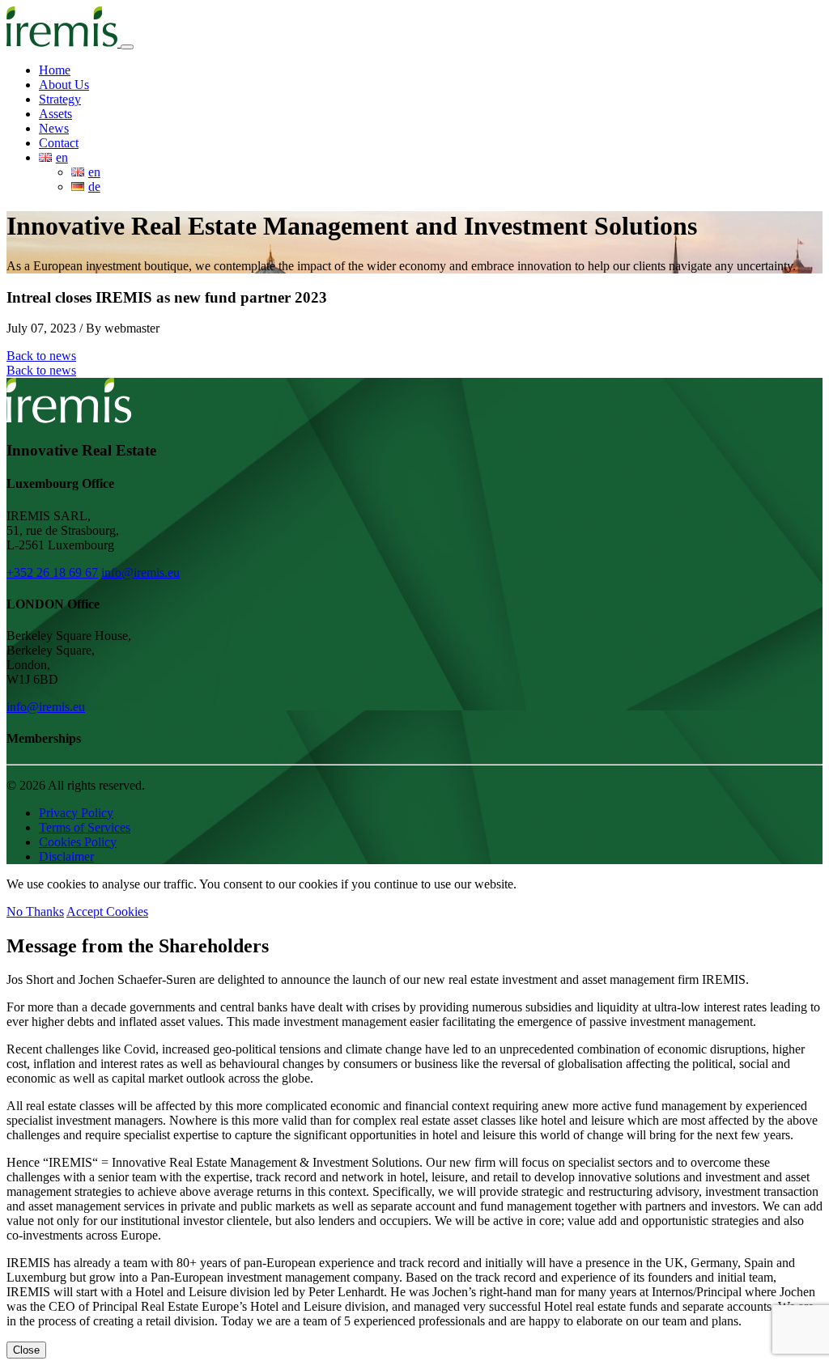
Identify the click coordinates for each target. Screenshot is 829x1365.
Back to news (41, 355)
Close (26, 1350)
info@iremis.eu (140, 572)
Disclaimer (66, 856)
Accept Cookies (107, 911)
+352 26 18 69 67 (52, 572)
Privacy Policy (76, 813)
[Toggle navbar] (127, 47)
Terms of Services (84, 827)
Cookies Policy (78, 842)
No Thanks (35, 911)
